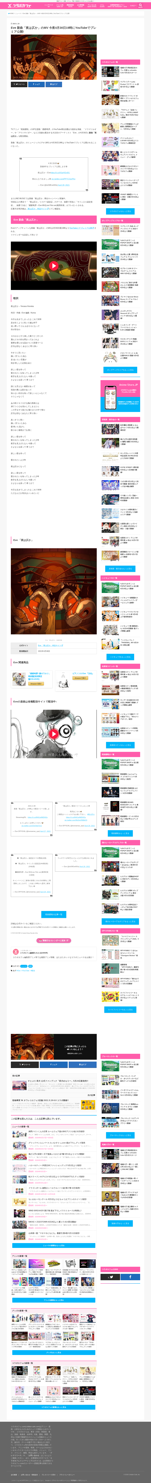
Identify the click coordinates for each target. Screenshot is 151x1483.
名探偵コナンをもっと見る (120, 745)
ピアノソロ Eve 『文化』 (83, 673)
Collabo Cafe (19, 5)
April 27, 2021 (45, 831)
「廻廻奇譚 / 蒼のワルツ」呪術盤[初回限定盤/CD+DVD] (39, 676)
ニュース (24, 966)
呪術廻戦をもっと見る (120, 833)
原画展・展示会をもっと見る (120, 569)
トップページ (48, 5)
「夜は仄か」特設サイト (36, 209)
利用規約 (74, 1480)
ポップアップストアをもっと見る (120, 370)
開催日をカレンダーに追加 (52, 940)
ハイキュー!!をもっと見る (120, 657)
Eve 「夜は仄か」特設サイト (49, 645)
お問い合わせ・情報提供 (29, 1475)
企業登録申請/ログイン (117, 5)
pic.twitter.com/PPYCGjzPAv (63, 179)
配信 (33, 971)
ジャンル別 (59, 5)
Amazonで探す (36, 684)
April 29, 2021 (89, 826)
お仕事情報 (80, 5)
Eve (19, 971)
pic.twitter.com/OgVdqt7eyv (32, 826)
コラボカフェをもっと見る (120, 211)
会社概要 (14, 1475)
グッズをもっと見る (53, 1352)
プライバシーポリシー (67, 1475)
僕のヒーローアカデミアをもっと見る (120, 921)
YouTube (26, 971)
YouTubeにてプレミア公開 (80, 228)
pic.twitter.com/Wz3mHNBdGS (76, 820)
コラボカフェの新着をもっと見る (53, 1407)
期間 (30, 966)
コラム (102, 5)
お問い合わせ (34, 1455)
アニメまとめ (92, 5)
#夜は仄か (91, 814)
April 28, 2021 (64, 185)
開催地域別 (70, 5)
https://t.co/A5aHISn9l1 (60, 173)
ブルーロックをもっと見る (120, 1135)
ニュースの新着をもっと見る (54, 1245)
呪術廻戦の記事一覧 (53, 914)
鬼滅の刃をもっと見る (120, 1223)
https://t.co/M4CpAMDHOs (38, 817)
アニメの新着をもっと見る (54, 1300)
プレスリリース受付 (48, 1475)
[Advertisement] (30, 106)
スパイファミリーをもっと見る (120, 1010)
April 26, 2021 (85, 866)
